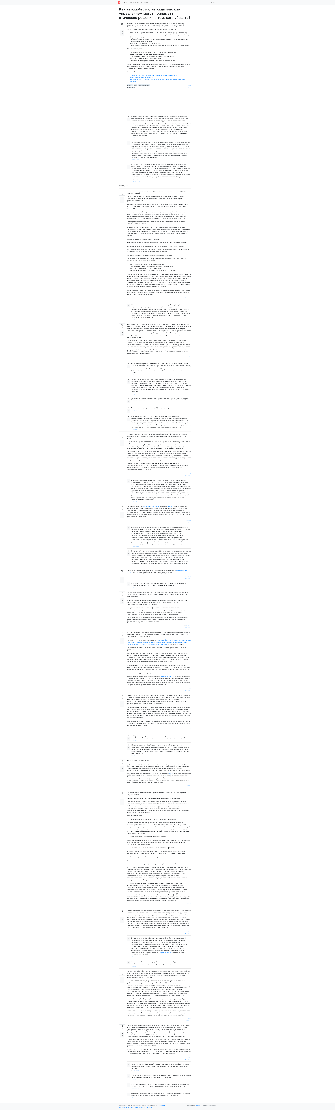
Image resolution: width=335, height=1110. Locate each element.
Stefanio (189, 1018)
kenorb (189, 85)
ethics (135, 85)
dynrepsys (188, 625)
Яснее (133, 319)
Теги (150, 2)
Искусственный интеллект (139, 2)
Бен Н (189, 356)
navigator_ (134, 394)
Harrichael (134, 501)
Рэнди (133, 755)
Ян (132, 374)
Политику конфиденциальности (143, 1107)
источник (188, 87)
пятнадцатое (135, 1070)
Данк (133, 137)
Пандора (134, 429)
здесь (171, 774)
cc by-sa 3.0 (199, 1105)
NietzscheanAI (135, 546)
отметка (189, 576)
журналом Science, (167, 676)
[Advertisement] (159, 100)
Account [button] (212, 2)
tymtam (189, 688)
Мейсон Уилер (136, 159)
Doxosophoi (188, 298)
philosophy (129, 85)
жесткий (188, 520)
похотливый (188, 729)
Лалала (189, 1057)
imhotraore (188, 931)
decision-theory (131, 87)
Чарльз (189, 785)
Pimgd (189, 473)
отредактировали (166, 953)
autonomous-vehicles (144, 85)
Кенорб (134, 740)
